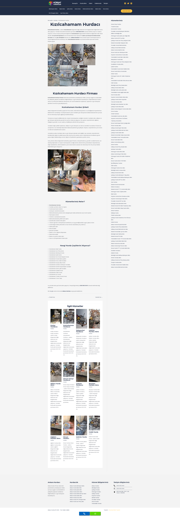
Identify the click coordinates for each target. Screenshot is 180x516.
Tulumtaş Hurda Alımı (116, 120)
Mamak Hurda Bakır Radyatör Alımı (119, 43)
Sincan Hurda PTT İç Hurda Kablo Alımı (120, 248)
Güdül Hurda (93, 432)
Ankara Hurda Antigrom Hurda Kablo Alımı (121, 109)
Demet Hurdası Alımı (116, 257)
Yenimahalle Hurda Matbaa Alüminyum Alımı (121, 177)
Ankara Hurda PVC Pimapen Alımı (78, 499)
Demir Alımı (78, 9)
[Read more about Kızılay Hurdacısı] (56, 316)
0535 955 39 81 (80, 31)
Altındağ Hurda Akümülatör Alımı (118, 203)
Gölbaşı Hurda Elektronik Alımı (118, 47)
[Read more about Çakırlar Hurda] (81, 425)
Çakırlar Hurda (81, 437)
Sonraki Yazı (98, 297)
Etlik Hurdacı (114, 165)
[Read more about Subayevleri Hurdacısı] (81, 318)
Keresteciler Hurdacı (116, 29)
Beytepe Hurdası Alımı (94, 384)
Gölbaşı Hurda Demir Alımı (117, 172)
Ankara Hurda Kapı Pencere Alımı (119, 245)
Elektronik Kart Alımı (88, 9)
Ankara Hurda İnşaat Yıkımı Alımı (118, 154)
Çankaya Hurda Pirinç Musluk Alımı (119, 227)
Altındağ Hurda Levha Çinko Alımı (119, 90)
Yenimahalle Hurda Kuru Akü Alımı (119, 116)
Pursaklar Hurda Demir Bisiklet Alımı (119, 264)
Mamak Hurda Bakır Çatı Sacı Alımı (119, 231)
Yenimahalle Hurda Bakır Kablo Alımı (119, 57)
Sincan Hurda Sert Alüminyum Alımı (119, 52)
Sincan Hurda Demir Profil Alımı (118, 160)
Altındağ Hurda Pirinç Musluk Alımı (119, 85)
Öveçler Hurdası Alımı (116, 262)
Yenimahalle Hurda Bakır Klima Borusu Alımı (121, 80)
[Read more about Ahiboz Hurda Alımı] (56, 372)
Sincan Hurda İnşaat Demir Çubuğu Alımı (120, 123)
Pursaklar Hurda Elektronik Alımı (118, 45)
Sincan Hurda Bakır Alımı (116, 139)
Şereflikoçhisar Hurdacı (116, 163)
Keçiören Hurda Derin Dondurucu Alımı (120, 196)
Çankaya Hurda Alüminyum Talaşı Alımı (120, 175)
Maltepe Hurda (114, 213)
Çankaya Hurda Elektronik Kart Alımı (119, 130)
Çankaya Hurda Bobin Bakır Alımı (118, 241)
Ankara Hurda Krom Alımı (76, 497)
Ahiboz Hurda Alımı (55, 384)
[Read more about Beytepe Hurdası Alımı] (94, 372)
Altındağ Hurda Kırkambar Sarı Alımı (119, 104)
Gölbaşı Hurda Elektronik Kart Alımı (119, 229)
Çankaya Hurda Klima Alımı (117, 106)
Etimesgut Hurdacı (96, 491)
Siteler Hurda (114, 73)
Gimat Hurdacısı (115, 210)
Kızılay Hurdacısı (54, 326)
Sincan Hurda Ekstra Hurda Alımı (118, 71)
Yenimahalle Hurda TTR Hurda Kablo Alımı (121, 238)
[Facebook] (125, 3)
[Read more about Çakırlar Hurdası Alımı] (94, 318)
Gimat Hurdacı (114, 144)
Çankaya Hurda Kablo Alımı (117, 132)
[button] (126, 11)
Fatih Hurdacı (114, 83)
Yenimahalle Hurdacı (96, 503)
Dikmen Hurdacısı (115, 187)
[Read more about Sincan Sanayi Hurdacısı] (68, 369)
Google (51, 291)
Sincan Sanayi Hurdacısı (68, 379)
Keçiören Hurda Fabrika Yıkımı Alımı (119, 97)
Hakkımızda (98, 3)
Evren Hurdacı (114, 111)
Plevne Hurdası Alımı (116, 125)
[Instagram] (131, 3)
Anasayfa (75, 3)
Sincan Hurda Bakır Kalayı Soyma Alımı (120, 208)
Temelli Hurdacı (115, 26)
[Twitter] (128, 3)
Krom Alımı (106, 9)
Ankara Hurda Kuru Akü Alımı (118, 243)
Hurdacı (52, 328)
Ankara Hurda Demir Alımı (76, 491)
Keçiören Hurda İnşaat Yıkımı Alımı (119, 198)
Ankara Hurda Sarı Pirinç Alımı (77, 501)
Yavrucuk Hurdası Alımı (116, 102)
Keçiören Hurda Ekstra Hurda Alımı (119, 54)
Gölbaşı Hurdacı (95, 493)
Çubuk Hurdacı (114, 66)
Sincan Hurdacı (66, 437)
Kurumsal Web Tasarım (114, 510)
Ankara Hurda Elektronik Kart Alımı (119, 267)
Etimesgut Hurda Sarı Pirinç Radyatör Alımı (121, 62)
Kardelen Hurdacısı (115, 250)
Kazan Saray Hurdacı (116, 24)
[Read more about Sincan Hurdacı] (68, 425)
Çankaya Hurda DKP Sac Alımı (118, 179)
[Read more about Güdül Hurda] (94, 423)
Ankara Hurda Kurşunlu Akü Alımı (118, 224)
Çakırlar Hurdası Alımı (94, 330)
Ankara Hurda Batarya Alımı (117, 142)
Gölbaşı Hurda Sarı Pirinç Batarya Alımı (120, 260)
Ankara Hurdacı (75, 37)
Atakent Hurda (114, 253)
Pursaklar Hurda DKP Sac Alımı (118, 201)
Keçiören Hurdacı (96, 495)
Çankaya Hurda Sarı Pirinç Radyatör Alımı (120, 40)
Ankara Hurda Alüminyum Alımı (77, 486)
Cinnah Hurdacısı (115, 113)
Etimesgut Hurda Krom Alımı (118, 168)
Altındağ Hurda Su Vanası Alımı (118, 170)
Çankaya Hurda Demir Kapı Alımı (118, 99)
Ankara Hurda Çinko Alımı (76, 489)
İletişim (106, 3)
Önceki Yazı (51, 297)
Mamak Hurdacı (95, 497)
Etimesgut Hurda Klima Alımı (118, 151)
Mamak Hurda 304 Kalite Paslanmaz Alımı (121, 205)
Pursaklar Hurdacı (96, 499)
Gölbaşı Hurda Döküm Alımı (117, 87)
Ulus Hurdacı (114, 182)
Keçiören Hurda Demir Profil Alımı (119, 118)
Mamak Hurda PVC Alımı (117, 236)
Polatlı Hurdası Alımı (116, 215)
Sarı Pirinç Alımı (64, 13)
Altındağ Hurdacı (96, 487)
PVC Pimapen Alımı (53, 13)
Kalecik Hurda (114, 222)
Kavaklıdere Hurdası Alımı (117, 64)
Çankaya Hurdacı (96, 489)
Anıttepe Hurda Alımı (116, 149)
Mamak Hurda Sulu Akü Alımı (117, 184)
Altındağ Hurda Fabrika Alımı (117, 234)
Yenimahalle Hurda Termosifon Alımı (119, 137)
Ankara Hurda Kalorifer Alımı (118, 50)
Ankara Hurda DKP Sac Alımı (117, 38)
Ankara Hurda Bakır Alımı (75, 487)
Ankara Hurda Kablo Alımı (76, 495)
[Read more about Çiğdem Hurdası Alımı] (56, 425)
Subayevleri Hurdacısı (80, 331)
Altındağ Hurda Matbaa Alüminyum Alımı (120, 255)
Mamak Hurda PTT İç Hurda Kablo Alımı (120, 189)
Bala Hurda (113, 194)
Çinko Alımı (70, 9)
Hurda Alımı (83, 3)
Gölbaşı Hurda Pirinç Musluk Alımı (119, 147)
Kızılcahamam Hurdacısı (68, 326)
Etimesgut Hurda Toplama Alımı (118, 191)
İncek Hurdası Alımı (115, 94)
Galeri (90, 3)
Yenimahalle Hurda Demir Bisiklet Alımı (120, 69)
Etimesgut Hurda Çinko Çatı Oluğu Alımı (120, 35)
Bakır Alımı (62, 9)
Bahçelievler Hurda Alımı (117, 59)
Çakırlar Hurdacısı (79, 384)
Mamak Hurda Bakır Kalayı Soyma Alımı (120, 135)
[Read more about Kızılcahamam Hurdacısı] (68, 316)
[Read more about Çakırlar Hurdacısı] (81, 372)
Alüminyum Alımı (53, 9)
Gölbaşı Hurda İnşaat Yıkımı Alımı (118, 128)
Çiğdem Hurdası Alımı (55, 437)
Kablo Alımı (98, 9)
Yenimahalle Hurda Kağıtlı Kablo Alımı (120, 92)
